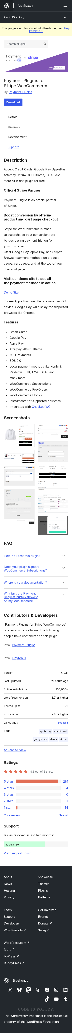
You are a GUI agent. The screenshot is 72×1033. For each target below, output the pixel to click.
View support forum (17, 853)
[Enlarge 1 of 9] (29, 429)
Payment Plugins (20, 92)
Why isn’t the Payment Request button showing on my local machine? (21, 597)
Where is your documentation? (25, 582)
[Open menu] (66, 6)
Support (13, 147)
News (8, 884)
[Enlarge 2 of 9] (29, 455)
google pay (40, 739)
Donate (45, 923)
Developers (12, 923)
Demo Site (11, 292)
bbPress (11, 956)
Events (43, 917)
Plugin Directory (14, 17)
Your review (12, 815)
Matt (9, 950)
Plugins (43, 890)
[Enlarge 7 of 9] (63, 470)
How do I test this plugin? (22, 556)
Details (12, 117)
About (8, 877)
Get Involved (47, 910)
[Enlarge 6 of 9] (63, 446)
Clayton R (19, 658)
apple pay (45, 731)
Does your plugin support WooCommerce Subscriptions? (25, 568)
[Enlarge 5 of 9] (63, 429)
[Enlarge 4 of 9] (29, 494)
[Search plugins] (44, 44)
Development (17, 137)
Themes (43, 884)
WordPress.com (17, 943)
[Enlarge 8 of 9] (63, 499)
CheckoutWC (41, 407)
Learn (8, 910)
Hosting (9, 890)
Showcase (45, 877)
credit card (60, 731)
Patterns (44, 897)
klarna (53, 739)
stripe (63, 739)
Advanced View (15, 750)
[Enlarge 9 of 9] (63, 521)
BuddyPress (14, 963)
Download (13, 102)
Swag (44, 930)
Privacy (9, 897)
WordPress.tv (15, 930)
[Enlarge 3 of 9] (29, 472)
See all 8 (63, 722)
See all (63, 815)
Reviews (14, 127)
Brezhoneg (20, 980)
